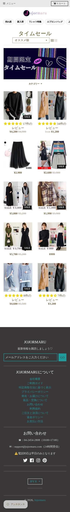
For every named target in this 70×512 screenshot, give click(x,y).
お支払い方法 (35, 421)
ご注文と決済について (35, 413)
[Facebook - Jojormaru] (32, 460)
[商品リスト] (55, 40)
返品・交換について (35, 400)
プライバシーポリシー (35, 391)
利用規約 (35, 408)
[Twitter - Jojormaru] (25, 460)
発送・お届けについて (35, 396)
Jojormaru (40, 500)
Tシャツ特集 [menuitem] (35, 21)
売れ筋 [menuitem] (8, 21)
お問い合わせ (35, 404)
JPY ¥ (33, 481)
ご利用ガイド (35, 383)
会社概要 (35, 378)
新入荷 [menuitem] (20, 21)
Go (62, 357)
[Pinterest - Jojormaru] (45, 460)
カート (61, 3)
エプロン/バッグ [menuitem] (55, 21)
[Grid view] (52, 40)
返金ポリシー (35, 417)
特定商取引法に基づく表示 (35, 387)
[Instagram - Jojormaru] (38, 460)
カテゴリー (34, 84)
